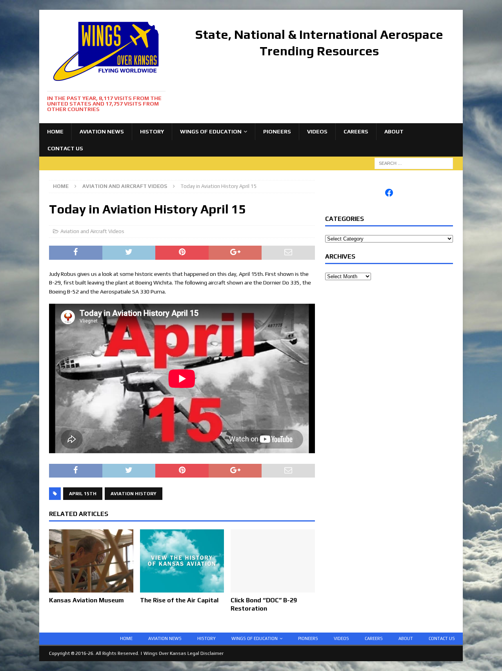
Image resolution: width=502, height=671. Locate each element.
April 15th (82, 493)
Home (55, 131)
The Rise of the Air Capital (179, 600)
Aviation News (102, 131)
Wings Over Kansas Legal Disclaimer (184, 653)
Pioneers (277, 131)
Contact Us (65, 148)
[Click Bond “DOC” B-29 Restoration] (273, 588)
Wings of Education (211, 131)
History (152, 131)
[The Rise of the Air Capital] (182, 588)
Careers (356, 131)
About (394, 131)
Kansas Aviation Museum (86, 600)
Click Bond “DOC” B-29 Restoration (264, 604)
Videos (317, 131)
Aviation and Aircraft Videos (92, 231)
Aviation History (133, 493)
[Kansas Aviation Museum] (91, 588)
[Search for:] (414, 163)
